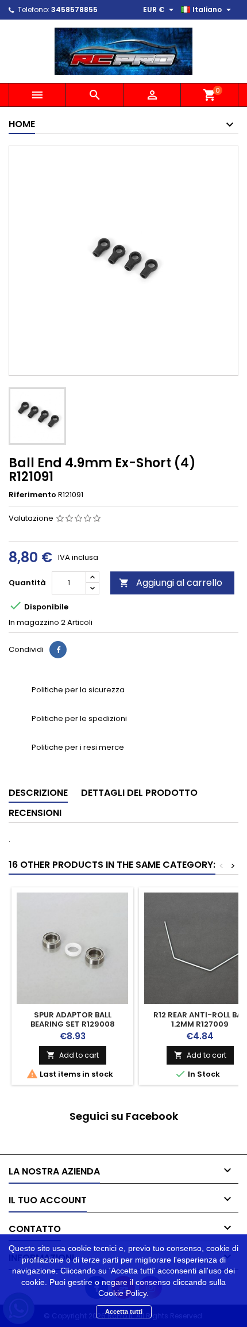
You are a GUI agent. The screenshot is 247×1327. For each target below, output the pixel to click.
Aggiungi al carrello (170, 582)
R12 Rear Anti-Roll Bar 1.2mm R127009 (200, 1019)
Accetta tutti (123, 1311)
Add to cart (73, 1055)
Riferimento (32, 495)
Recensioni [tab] (35, 812)
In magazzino (34, 622)
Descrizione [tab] (38, 792)
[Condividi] (58, 649)
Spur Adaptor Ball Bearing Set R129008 (72, 1019)
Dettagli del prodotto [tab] (139, 792)
